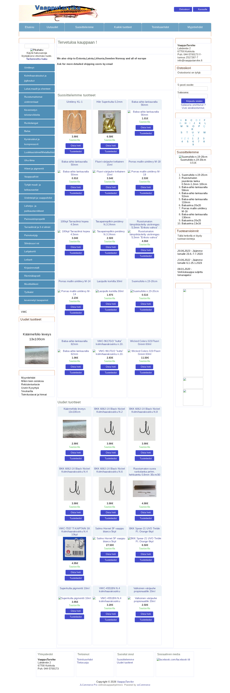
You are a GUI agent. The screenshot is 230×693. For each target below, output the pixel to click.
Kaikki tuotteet (123, 27)
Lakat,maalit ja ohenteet (37, 88)
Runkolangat (31, 123)
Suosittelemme (84, 27)
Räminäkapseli (32, 275)
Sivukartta (27, 391)
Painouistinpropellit (34, 219)
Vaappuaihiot (31, 176)
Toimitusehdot (160, 27)
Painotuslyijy (31, 235)
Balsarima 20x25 (191, 220)
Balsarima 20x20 (191, 205)
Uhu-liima (29, 160)
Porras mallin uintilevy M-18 (144, 161)
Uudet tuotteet (30, 319)
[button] (183, 9)
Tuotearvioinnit (188, 231)
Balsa (27, 131)
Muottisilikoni (31, 284)
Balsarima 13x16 (191, 223)
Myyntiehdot (195, 27)
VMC (24, 312)
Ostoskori (184, 68)
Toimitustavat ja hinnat (34, 394)
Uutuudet (52, 27)
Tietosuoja (83, 662)
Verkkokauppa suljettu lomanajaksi (190, 272)
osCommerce (143, 685)
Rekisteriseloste (30, 384)
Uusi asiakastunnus (193, 108)
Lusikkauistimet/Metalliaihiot (39, 152)
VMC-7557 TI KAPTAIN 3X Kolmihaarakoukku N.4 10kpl (74, 531)
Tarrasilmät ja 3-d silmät (37, 227)
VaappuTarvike (125, 681)
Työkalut (28, 292)
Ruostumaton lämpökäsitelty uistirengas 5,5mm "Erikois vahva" (144, 224)
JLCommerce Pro (88, 685)
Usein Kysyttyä (30, 387)
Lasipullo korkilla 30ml (109, 281)
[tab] (37, 67)
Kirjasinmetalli (31, 267)
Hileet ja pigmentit (34, 168)
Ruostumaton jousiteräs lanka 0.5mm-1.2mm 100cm (194, 181)
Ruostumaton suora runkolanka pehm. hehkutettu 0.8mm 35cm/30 (144, 471)
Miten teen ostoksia (32, 381)
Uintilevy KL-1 (75, 101)
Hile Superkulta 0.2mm (109, 101)
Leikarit (28, 259)
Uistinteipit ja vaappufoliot (38, 197)
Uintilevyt (29, 67)
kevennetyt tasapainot (36, 300)
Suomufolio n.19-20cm (144, 281)
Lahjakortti (30, 251)
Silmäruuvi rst (31, 243)
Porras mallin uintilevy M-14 (74, 281)
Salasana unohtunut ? (193, 105)
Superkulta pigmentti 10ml (74, 588)
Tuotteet (40, 33)
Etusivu (29, 27)
